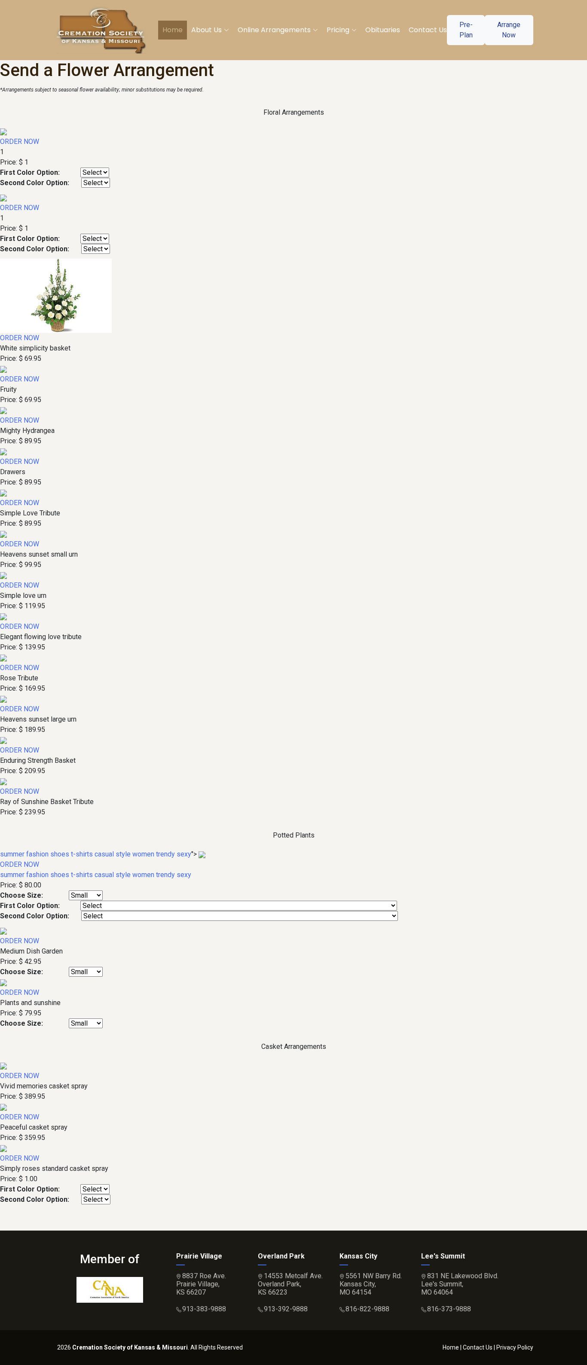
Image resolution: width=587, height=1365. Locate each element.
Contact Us (428, 30)
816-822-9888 (367, 1309)
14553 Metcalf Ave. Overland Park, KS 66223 (290, 1284)
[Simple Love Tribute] (3, 492)
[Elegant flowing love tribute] (3, 616)
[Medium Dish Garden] (3, 930)
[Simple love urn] (3, 575)
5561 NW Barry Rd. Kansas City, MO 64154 (370, 1284)
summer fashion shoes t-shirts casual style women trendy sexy (95, 854)
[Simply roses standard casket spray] (3, 1148)
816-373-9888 (449, 1309)
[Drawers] (3, 451)
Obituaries (382, 30)
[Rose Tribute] (3, 657)
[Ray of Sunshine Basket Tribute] (3, 781)
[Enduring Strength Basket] (3, 740)
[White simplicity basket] (56, 295)
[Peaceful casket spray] (3, 1107)
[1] (3, 131)
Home (172, 30)
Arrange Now (508, 30)
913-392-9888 (286, 1309)
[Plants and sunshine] (3, 982)
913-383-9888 (204, 1309)
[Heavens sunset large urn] (3, 699)
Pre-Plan (466, 30)
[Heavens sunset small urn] (3, 534)
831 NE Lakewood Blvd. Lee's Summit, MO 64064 (459, 1284)
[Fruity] (3, 369)
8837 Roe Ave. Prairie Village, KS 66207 (201, 1284)
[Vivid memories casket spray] (3, 1065)
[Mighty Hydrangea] (3, 410)
